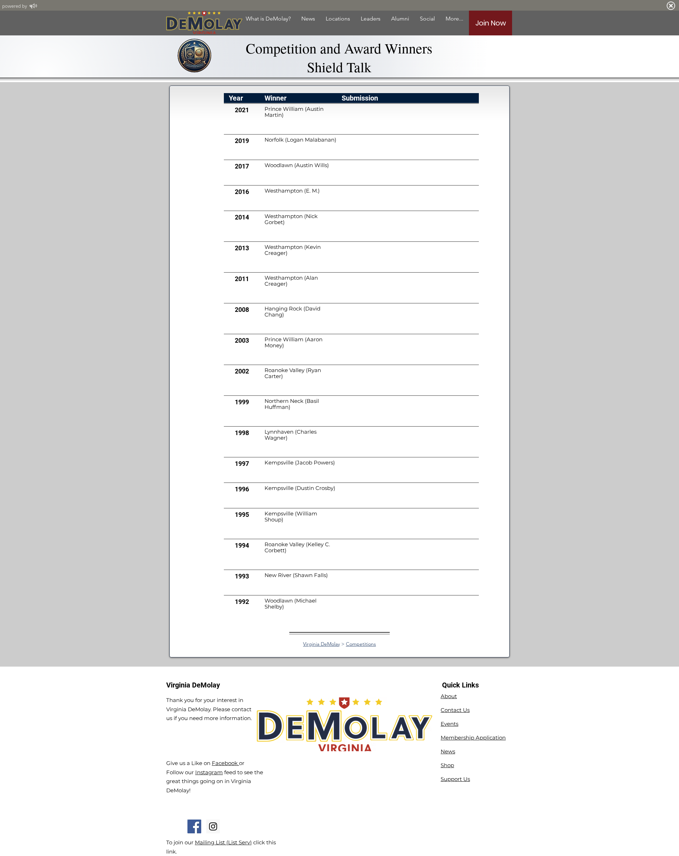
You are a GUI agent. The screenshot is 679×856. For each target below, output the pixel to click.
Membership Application (473, 737)
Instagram (209, 772)
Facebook (225, 763)
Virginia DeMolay (321, 644)
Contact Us (455, 710)
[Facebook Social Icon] (194, 826)
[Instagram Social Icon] (213, 826)
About (449, 696)
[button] (400, 19)
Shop (447, 765)
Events (449, 723)
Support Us (455, 779)
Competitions (361, 644)
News (448, 751)
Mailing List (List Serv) (223, 842)
